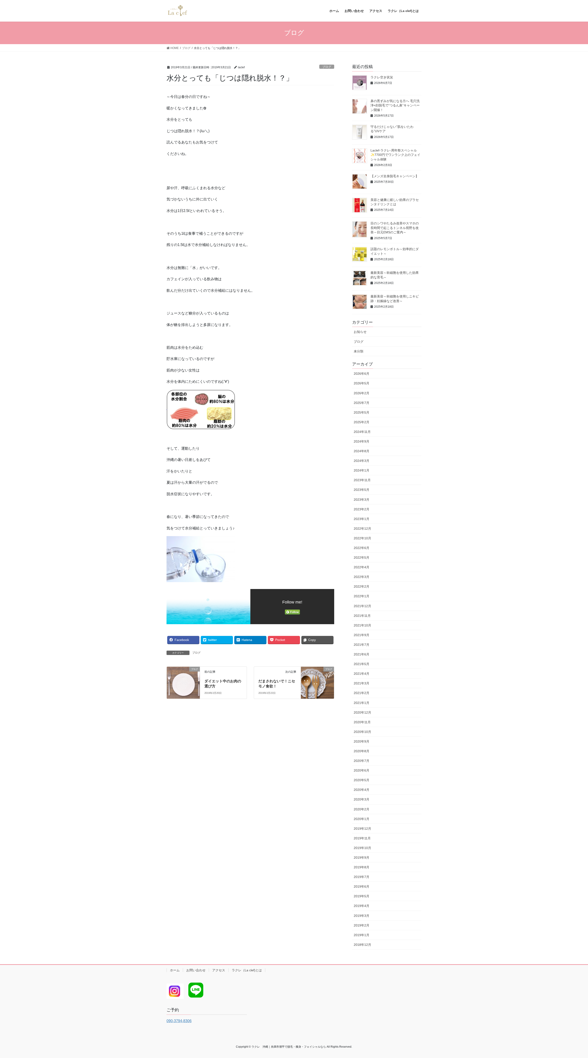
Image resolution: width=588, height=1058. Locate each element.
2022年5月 (361, 557)
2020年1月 (361, 819)
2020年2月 (361, 809)
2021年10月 (362, 625)
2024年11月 (362, 432)
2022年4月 (361, 567)
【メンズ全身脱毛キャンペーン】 (394, 176)
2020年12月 (362, 712)
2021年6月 (361, 654)
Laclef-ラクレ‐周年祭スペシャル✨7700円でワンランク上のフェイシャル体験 (395, 155)
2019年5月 (361, 896)
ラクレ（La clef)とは (247, 970)
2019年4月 (361, 906)
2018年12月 (362, 944)
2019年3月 (361, 916)
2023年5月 (361, 490)
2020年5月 (361, 780)
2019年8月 (361, 867)
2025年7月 (361, 403)
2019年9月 (361, 857)
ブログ (326, 67)
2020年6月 (361, 770)
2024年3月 (361, 461)
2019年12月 (362, 828)
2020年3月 (361, 799)
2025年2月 (361, 422)
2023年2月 (361, 509)
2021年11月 (362, 616)
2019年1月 (361, 935)
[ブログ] (183, 677)
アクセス (218, 970)
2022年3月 (361, 577)
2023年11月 (362, 480)
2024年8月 (361, 451)
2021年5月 (361, 664)
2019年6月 (361, 886)
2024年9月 (361, 441)
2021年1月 (361, 703)
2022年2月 (361, 586)
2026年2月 (361, 393)
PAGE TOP (571, 1022)
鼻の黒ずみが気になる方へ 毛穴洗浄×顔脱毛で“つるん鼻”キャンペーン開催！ (395, 105)
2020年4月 (361, 790)
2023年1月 (361, 519)
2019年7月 (361, 877)
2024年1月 (361, 470)
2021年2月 (361, 693)
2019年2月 (361, 925)
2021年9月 (361, 635)
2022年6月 (361, 548)
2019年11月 (362, 838)
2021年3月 (361, 683)
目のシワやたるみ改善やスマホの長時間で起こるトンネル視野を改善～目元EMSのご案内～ (394, 227)
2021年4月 (361, 673)
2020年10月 (362, 732)
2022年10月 (362, 538)
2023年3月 (361, 499)
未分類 (358, 351)
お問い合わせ (196, 970)
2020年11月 (362, 722)
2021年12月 (362, 606)
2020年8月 (361, 751)
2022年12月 (362, 528)
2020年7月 (361, 761)
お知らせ (360, 332)
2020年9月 (361, 741)
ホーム (175, 970)
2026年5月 (361, 383)
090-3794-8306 (179, 1021)
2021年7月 (361, 644)
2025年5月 (361, 412)
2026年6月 (361, 373)
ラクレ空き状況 (381, 77)
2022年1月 (361, 596)
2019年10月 (362, 848)
